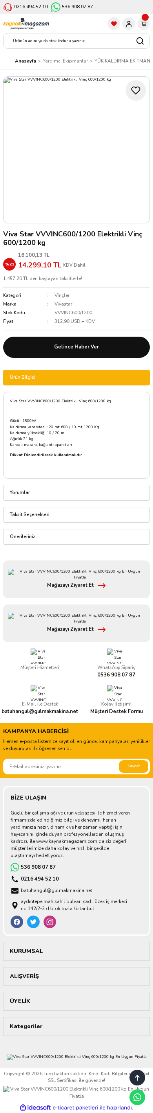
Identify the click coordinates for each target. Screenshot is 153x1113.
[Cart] (143, 23)
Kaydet (134, 766)
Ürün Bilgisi (22, 377)
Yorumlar (20, 492)
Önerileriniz (22, 536)
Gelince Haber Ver (76, 346)
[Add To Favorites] (136, 90)
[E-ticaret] (75, 1108)
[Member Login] (128, 23)
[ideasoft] (35, 1107)
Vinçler (62, 295)
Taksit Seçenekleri (29, 514)
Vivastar (63, 304)
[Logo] (26, 23)
